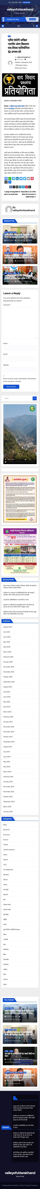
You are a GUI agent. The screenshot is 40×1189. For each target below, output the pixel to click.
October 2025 (7, 677)
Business (6, 829)
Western (6, 874)
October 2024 (7, 737)
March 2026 (7, 652)
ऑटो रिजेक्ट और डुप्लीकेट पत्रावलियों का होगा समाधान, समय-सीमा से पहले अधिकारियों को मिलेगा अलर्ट (23, 1154)
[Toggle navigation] (19, 26)
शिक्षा (4, 954)
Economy (6, 834)
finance (5, 839)
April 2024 (6, 766)
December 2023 (8, 786)
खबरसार (6, 252)
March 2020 (7, 806)
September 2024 (9, 742)
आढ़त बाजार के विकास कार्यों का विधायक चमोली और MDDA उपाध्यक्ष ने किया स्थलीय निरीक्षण (19, 1013)
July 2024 (6, 752)
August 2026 (7, 627)
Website (6, 365)
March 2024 (7, 771)
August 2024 (7, 747)
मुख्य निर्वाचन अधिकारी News (11, 929)
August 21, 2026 (12, 1059)
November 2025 (8, 672)
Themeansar (34, 1185)
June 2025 (7, 697)
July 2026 (6, 632)
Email (5, 354)
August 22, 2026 (12, 1038)
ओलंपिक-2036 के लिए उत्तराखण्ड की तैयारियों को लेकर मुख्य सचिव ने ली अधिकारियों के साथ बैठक (18, 278)
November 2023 (8, 791)
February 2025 (8, 717)
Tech (5, 864)
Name (5, 343)
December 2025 (8, 667)
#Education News (21, 68)
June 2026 (7, 637)
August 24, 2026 (12, 1016)
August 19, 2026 (12, 1080)
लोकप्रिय (15, 252)
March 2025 (7, 712)
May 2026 (6, 642)
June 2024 (7, 757)
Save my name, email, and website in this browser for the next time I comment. (19, 380)
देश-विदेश (5, 914)
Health (5, 844)
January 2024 (8, 781)
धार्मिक (5, 919)
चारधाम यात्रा (7, 904)
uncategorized (8, 869)
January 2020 (8, 811)
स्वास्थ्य (6, 232)
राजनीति (5, 939)
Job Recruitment (8, 849)
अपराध (5, 884)
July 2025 (6, 692)
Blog (5, 825)
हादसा (5, 984)
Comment (7, 305)
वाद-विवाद (12, 108)
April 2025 (6, 707)
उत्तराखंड (10, 232)
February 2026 (8, 657)
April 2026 (6, 647)
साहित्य (5, 969)
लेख (4, 944)
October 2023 (7, 796)
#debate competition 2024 (23, 62)
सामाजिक (20, 252)
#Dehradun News (21, 65)
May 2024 (6, 762)
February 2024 (8, 776)
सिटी (9, 36)
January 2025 (8, 722)
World (5, 879)
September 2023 (9, 801)
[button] (34, 26)
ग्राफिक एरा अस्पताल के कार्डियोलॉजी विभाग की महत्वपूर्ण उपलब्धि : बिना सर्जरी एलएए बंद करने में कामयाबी (18, 237)
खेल (18, 273)
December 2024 (8, 727)
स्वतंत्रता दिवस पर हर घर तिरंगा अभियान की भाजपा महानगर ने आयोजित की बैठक (28, 194)
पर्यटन (5, 924)
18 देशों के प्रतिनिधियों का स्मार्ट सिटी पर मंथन (16, 600)
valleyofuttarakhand (20, 9)
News (5, 854)
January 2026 (8, 662)
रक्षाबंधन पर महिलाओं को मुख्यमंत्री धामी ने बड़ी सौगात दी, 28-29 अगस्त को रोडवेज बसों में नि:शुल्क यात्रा (19, 257)
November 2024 (8, 732)
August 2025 (7, 687)
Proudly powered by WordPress (10, 1185)
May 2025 (6, 702)
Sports (5, 859)
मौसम (4, 934)
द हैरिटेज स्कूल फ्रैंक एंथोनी (17, 106)
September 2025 (9, 682)
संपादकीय (6, 959)
